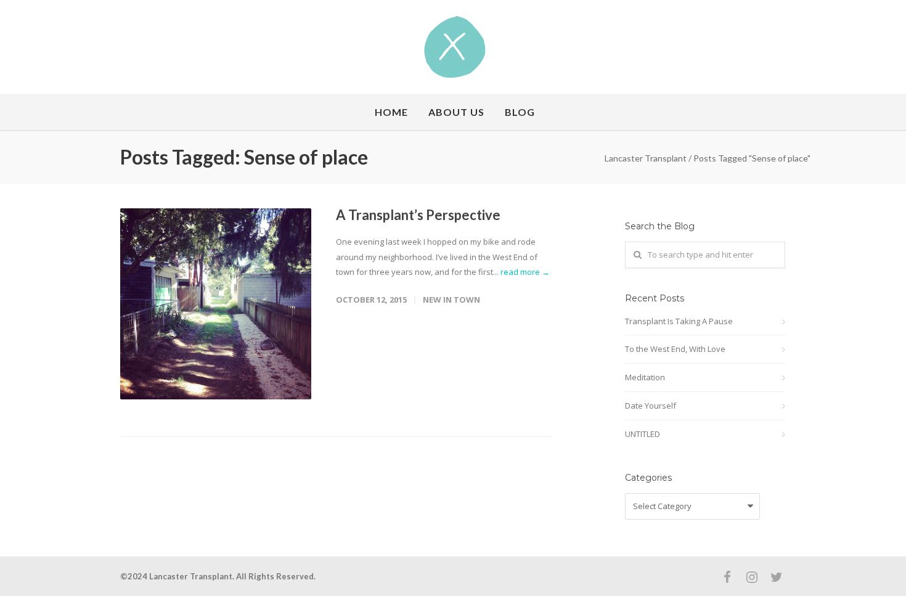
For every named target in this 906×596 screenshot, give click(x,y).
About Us (456, 112)
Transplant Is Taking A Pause (679, 321)
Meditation (645, 377)
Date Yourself (650, 405)
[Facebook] (727, 577)
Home (391, 112)
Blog (520, 112)
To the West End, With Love (675, 348)
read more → (525, 271)
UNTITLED (642, 433)
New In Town (451, 299)
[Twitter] (776, 577)
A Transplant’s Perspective (418, 214)
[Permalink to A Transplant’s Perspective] (215, 303)
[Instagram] (752, 577)
